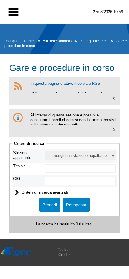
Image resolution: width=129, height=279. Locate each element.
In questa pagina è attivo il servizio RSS (65, 83)
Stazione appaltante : (23, 155)
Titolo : (19, 166)
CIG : (17, 178)
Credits (64, 254)
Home (29, 41)
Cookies (65, 250)
